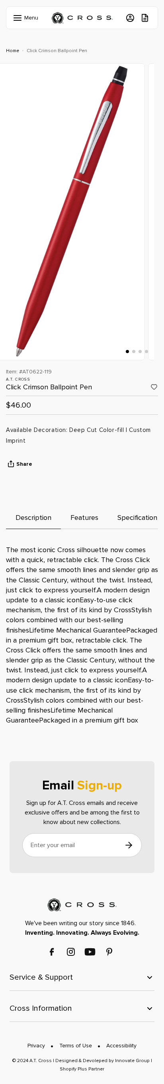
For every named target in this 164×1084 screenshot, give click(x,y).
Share (24, 464)
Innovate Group (132, 1061)
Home (12, 51)
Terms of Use (75, 1045)
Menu (24, 17)
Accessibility (121, 1045)
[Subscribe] (129, 845)
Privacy (36, 1045)
